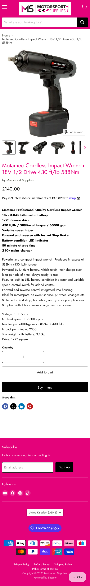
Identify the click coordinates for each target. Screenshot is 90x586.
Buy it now (45, 387)
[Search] (82, 22)
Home (6, 35)
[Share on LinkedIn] (21, 406)
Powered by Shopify (45, 578)
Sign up (64, 467)
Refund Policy (42, 564)
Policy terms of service (45, 569)
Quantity (7, 347)
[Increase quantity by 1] (38, 357)
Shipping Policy (63, 564)
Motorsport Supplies (19, 180)
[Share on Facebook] (5, 406)
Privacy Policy (21, 564)
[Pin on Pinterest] (30, 406)
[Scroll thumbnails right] (84, 147)
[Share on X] (13, 406)
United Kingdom (43, 513)
